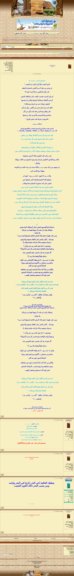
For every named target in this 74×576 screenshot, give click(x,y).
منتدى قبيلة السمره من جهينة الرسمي (67, 46)
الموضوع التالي (35, 540)
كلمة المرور (12, 47)
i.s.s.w (39, 563)
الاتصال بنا (16, 559)
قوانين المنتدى (72, 554)
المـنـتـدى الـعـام (43, 46)
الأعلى (1, 559)
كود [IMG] (72, 552)
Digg (72, 538)
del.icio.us (52, 538)
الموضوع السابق (39, 540)
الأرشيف (3, 559)
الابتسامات (72, 551)
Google (35, 538)
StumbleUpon (16, 538)
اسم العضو (12, 46)
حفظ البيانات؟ (3, 46)
